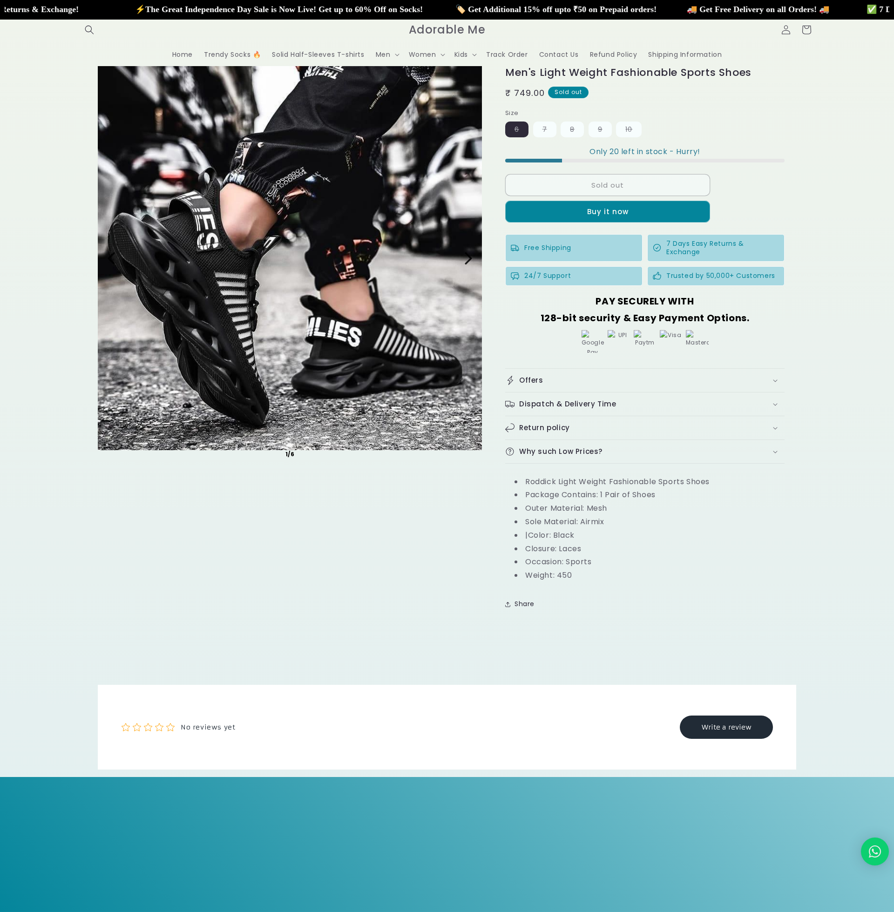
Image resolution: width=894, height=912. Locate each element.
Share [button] (525, 603)
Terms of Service (342, 838)
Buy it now (608, 211)
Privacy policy (294, 894)
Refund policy (245, 894)
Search (290, 838)
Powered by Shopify (189, 894)
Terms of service (347, 894)
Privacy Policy (404, 838)
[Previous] (111, 258)
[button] (89, 30)
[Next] (468, 258)
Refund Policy (461, 838)
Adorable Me (140, 894)
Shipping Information (531, 838)
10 (633, 130)
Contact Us (596, 838)
